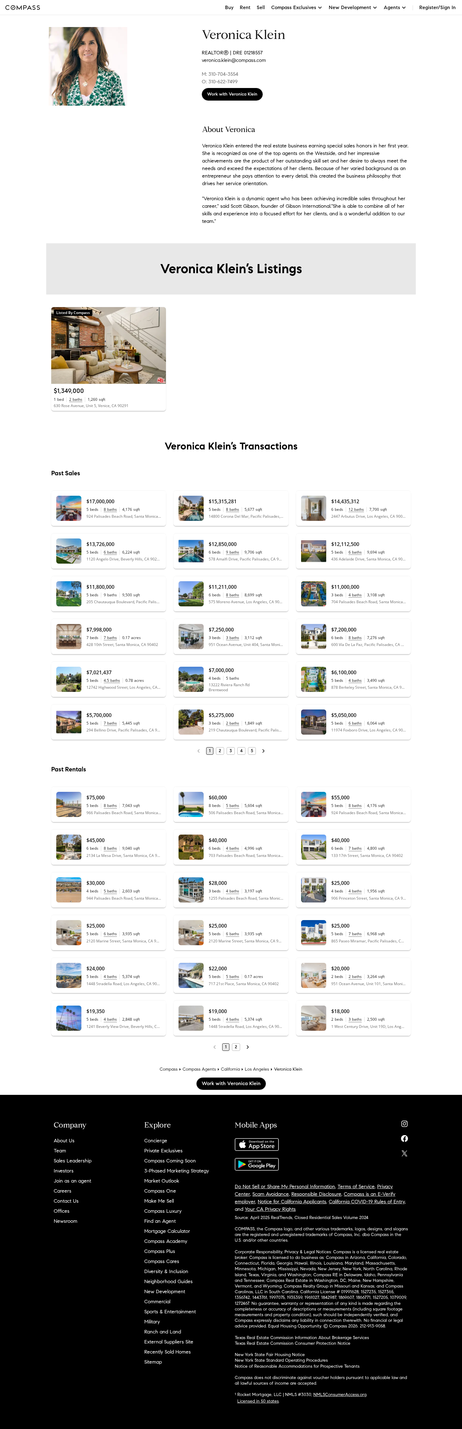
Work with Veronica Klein (232, 94)
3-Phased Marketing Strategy (176, 1171)
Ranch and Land (162, 1332)
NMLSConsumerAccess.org (339, 1394)
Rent (245, 7)
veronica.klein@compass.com (234, 60)
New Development (164, 1291)
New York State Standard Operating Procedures (281, 1360)
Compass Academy (165, 1241)
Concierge (155, 1141)
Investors (64, 1171)
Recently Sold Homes (167, 1352)
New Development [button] (350, 7)
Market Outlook (161, 1181)
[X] (404, 1152)
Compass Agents (199, 1069)
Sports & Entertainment (170, 1312)
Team (60, 1151)
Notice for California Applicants (292, 1202)
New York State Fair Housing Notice (270, 1354)
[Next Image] (159, 345)
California (230, 1069)
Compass (169, 1069)
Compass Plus (159, 1251)
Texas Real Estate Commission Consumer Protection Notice (292, 1343)
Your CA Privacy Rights (270, 1209)
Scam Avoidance (270, 1194)
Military (152, 1322)
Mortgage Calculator (167, 1231)
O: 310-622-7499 (220, 82)
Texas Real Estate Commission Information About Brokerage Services (302, 1337)
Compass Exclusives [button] (293, 7)
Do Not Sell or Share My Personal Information (285, 1186)
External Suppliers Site (168, 1342)
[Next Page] (263, 751)
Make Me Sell (159, 1201)
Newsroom (65, 1221)
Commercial (157, 1302)
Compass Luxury (163, 1211)
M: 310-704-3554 (220, 74)
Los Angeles (257, 1069)
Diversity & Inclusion (166, 1271)
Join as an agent (72, 1181)
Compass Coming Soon (170, 1161)
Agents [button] (392, 7)
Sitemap (153, 1362)
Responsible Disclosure (316, 1194)
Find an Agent (160, 1221)
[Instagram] (404, 1122)
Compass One (160, 1191)
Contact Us (66, 1201)
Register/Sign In (437, 7)
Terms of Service (356, 1186)
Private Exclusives (163, 1151)
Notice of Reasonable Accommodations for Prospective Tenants (297, 1366)
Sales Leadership (72, 1161)
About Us (64, 1141)
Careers (62, 1191)
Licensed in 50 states (258, 1401)
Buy (229, 7)
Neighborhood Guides (168, 1281)
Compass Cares (161, 1261)
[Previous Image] (59, 345)
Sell (261, 7)
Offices (61, 1211)
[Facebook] (404, 1137)
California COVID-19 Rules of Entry (367, 1202)
